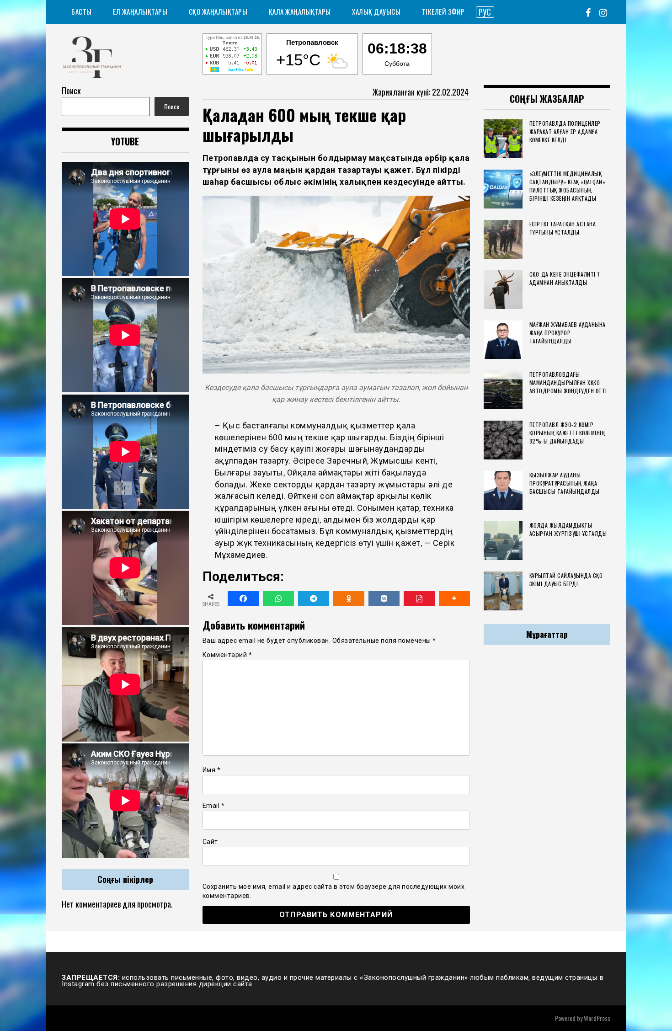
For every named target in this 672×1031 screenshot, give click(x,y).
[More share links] (454, 598)
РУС (485, 12)
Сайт (210, 841)
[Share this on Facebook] (243, 598)
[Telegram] (313, 598)
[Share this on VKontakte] (384, 598)
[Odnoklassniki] (348, 598)
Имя (212, 770)
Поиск (71, 90)
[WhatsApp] (278, 598)
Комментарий (227, 654)
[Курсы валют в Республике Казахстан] (232, 55)
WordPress (597, 1018)
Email (214, 805)
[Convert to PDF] (419, 598)
